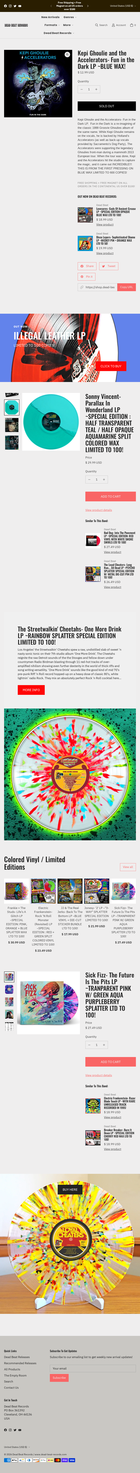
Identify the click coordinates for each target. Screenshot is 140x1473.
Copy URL (126, 287)
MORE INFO (31, 690)
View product (105, 224)
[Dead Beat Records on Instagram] (10, 6)
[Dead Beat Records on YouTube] (19, 6)
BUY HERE (70, 1189)
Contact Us (11, 1387)
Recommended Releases (20, 1363)
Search (8, 1381)
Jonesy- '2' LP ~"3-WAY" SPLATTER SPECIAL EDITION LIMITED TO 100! (96, 914)
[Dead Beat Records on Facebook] (5, 6)
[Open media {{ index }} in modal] (38, 83)
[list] (38, 84)
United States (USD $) (121, 5)
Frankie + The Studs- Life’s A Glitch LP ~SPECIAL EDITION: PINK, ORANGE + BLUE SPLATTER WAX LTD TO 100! (16, 922)
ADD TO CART (111, 496)
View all (128, 867)
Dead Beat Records (22, 1454)
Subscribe (59, 1378)
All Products (12, 1369)
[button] (69, 17)
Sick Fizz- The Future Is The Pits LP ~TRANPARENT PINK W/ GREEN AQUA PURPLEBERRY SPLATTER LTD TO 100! (123, 922)
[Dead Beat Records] (16, 25)
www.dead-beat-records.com (51, 1454)
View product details (98, 510)
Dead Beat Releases (17, 1357)
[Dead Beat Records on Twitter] (15, 6)
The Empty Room (15, 1375)
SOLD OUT (106, 106)
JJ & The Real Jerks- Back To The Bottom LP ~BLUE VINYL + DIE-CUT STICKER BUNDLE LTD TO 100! (70, 918)
